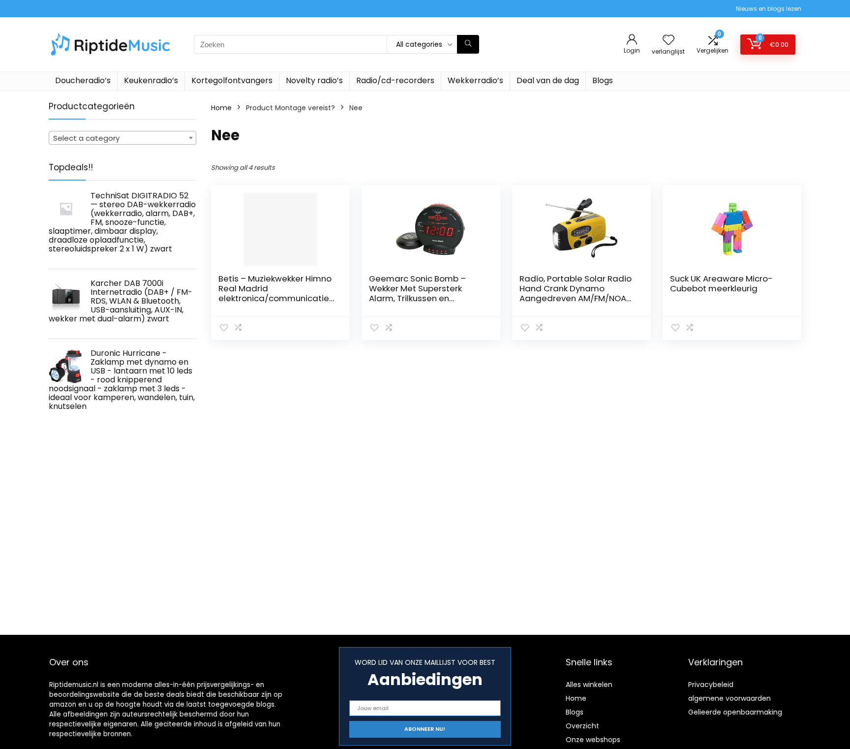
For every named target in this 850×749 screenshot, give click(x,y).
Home (221, 108)
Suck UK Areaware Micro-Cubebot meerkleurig (721, 283)
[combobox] (122, 138)
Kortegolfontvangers (232, 80)
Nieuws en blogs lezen (768, 8)
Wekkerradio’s (475, 80)
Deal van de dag (547, 80)
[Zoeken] (468, 44)
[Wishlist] (668, 40)
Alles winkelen (589, 684)
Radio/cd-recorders (395, 80)
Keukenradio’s (151, 80)
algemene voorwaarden (729, 698)
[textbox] (122, 138)
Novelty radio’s (314, 80)
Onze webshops (593, 740)
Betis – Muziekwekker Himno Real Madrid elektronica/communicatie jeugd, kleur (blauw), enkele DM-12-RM (275, 298)
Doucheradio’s (83, 80)
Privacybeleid (710, 684)
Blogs (602, 80)
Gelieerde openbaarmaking (735, 712)
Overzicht (582, 726)
